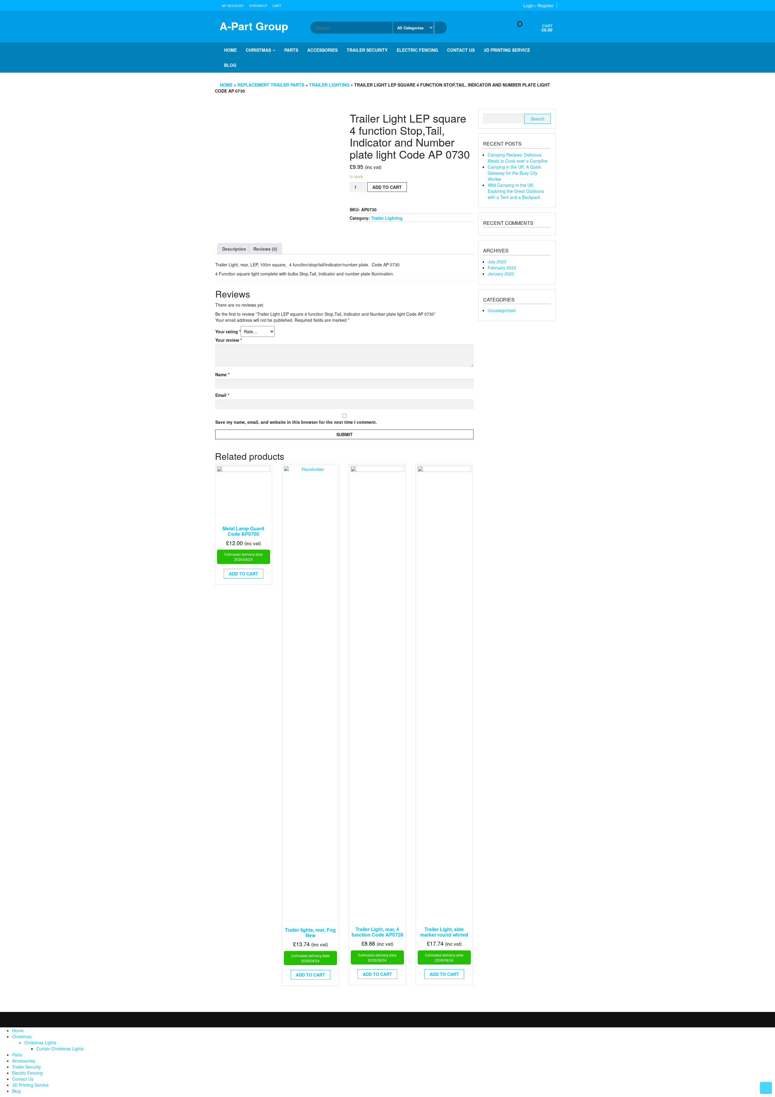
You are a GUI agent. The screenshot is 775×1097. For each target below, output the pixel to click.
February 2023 (502, 268)
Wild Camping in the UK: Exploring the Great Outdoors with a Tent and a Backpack (516, 191)
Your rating (228, 331)
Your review (228, 340)
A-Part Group (253, 26)
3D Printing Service (507, 50)
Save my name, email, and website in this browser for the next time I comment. (296, 422)
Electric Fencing (417, 50)
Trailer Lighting (329, 85)
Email (222, 395)
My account (233, 5)
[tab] (234, 248)
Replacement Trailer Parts (270, 85)
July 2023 (497, 262)
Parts (291, 50)
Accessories (322, 50)
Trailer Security (367, 50)
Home (230, 50)
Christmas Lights (40, 1042)
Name (222, 374)
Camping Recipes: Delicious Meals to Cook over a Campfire (517, 158)
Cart (277, 5)
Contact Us (461, 50)
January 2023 (501, 274)
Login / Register (538, 5)
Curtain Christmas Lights (60, 1049)
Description (234, 249)
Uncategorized (502, 310)
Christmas (259, 50)
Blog (230, 65)
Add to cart (387, 187)
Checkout (258, 5)
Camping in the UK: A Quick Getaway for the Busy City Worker (514, 173)
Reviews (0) (265, 249)
